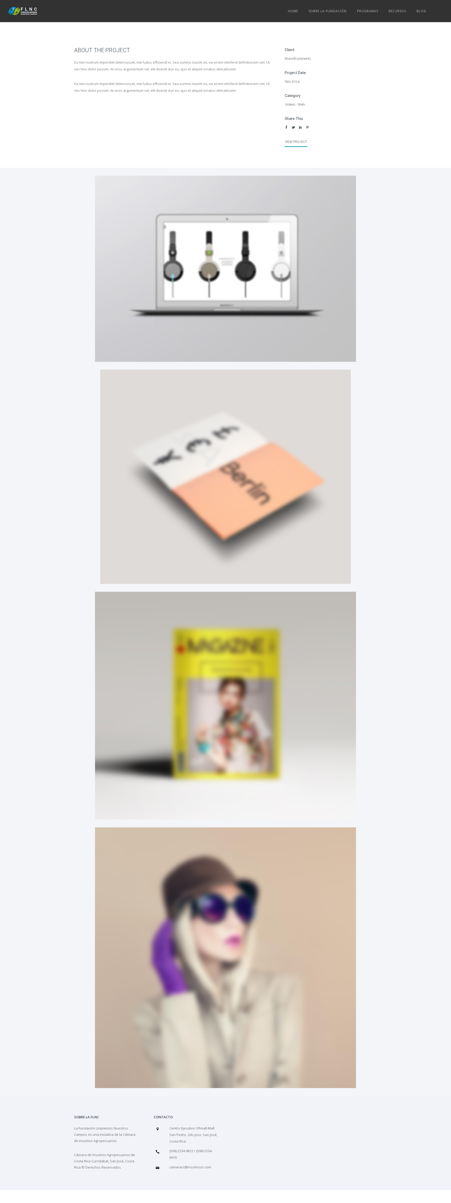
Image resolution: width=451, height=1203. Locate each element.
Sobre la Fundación (327, 11)
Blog (421, 11)
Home (293, 11)
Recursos (397, 11)
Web (301, 104)
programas (367, 11)
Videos (290, 104)
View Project (296, 142)
